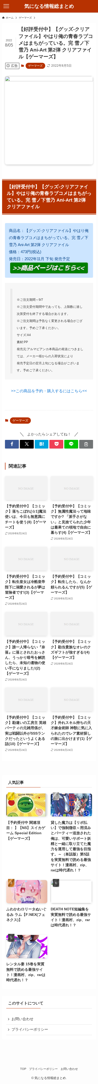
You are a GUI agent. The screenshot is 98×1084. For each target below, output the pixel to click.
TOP (23, 1068)
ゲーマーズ (35, 65)
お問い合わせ (22, 1019)
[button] (12, 444)
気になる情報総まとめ (49, 6)
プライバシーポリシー (29, 1029)
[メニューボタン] (6, 6)
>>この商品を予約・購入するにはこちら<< (49, 391)
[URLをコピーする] (86, 444)
